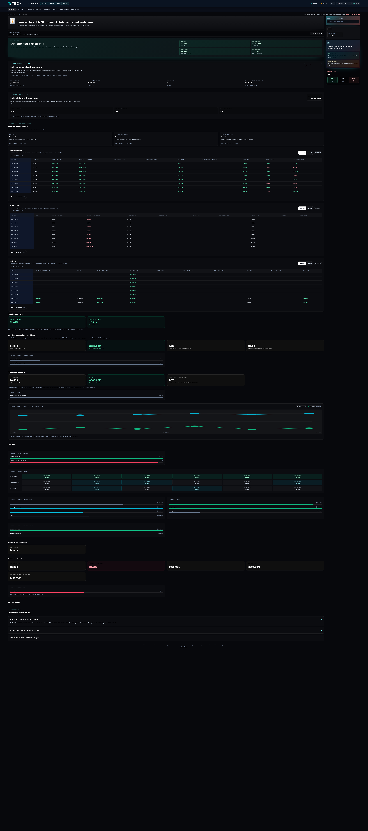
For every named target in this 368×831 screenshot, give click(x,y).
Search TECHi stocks (335, 18)
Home (9, 14)
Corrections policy (356, 14)
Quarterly (302, 152)
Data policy (348, 14)
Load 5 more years (18, 196)
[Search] (350, 3)
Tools (324, 3)
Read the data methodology (216, 645)
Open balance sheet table (313, 65)
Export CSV (318, 152)
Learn (315, 3)
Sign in (357, 3)
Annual (310, 152)
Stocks (44, 3)
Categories (33, 3)
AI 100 (58, 3)
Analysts (51, 3)
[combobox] (344, 22)
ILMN (19, 14)
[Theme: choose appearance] (332, 3)
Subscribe (342, 3)
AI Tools (65, 3)
